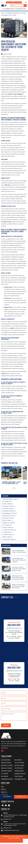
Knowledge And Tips (10, 513)
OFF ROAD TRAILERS (19, 765)
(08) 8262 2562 (22, 9)
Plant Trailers (7, 520)
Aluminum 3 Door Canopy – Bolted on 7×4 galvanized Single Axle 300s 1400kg (11, 483)
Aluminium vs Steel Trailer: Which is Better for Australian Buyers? (18, 577)
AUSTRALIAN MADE (5, 760)
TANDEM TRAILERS (19, 771)
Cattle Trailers (8, 504)
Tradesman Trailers (9, 530)
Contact (3, 373)
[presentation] (13, 488)
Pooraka (17, 9)
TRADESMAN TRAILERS (20, 779)
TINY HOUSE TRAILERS (6, 771)
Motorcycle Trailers (9, 515)
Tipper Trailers (8, 527)
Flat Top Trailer (8, 508)
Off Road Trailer (8, 518)
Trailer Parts (7, 532)
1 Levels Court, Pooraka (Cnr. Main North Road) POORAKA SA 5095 (14, 824)
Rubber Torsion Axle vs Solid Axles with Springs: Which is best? (18, 586)
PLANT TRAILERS (19, 776)
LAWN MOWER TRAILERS (7, 779)
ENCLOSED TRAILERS (6, 763)
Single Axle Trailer (9, 522)
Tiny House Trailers (9, 539)
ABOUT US (3, 789)
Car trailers (7, 501)
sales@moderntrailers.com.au (14, 628)
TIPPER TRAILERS (19, 768)
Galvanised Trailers (9, 511)
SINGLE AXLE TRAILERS (6, 768)
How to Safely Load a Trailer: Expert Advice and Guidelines (19, 560)
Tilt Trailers (7, 525)
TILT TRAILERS (4, 774)
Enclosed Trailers (8, 506)
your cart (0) (10, 2)
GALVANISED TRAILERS (20, 774)
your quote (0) (17, 2)
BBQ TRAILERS (18, 760)
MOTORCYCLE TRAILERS (7, 765)
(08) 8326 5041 (10, 9)
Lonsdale (5, 9)
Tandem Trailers (8, 534)
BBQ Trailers (7, 537)
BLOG (2, 787)
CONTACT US (4, 792)
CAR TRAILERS (4, 776)
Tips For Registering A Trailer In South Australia (19, 551)
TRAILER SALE (4, 795)
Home (2, 13)
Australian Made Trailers (10, 499)
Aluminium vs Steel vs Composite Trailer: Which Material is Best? (18, 568)
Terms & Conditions (14, 838)
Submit (6, 725)
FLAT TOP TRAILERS (19, 763)
